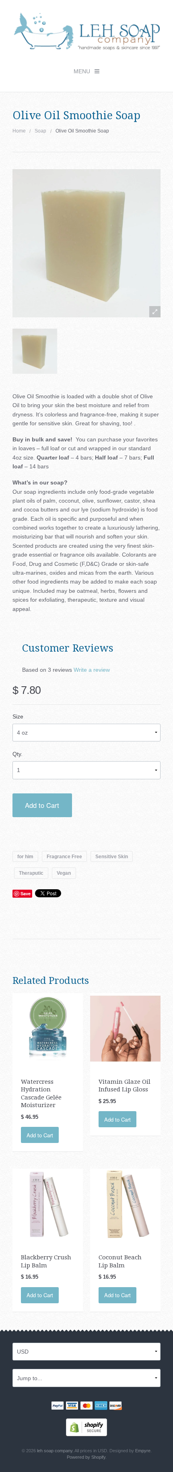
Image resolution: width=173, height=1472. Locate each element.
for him (25, 856)
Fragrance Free (64, 856)
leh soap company (54, 1450)
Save (26, 893)
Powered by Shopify (86, 1457)
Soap (40, 131)
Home (19, 131)
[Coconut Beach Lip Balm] (125, 1204)
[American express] (101, 1406)
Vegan (64, 873)
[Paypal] (57, 1406)
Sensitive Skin (111, 856)
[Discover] (115, 1406)
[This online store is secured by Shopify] (86, 1427)
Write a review (92, 670)
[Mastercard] (86, 1406)
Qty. (17, 754)
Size (17, 716)
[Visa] (72, 1406)
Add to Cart (42, 805)
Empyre (142, 1450)
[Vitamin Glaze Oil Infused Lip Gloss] (125, 1028)
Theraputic (31, 873)
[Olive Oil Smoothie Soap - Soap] (34, 351)
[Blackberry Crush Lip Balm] (47, 1204)
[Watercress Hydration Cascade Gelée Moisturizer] (47, 1028)
